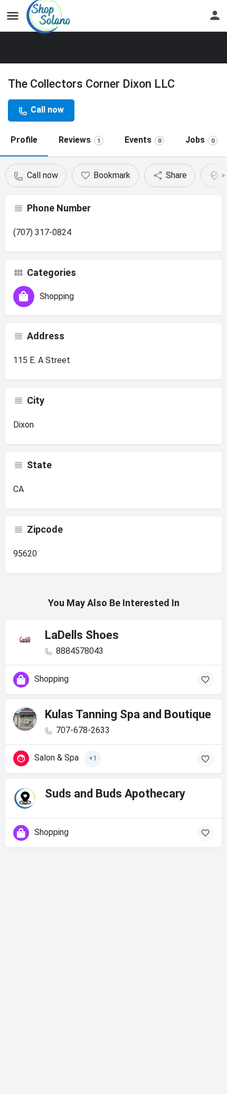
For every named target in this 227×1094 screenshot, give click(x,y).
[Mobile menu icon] (12, 16)
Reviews (79, 140)
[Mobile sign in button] (215, 15)
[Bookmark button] (205, 679)
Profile (24, 140)
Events (143, 140)
